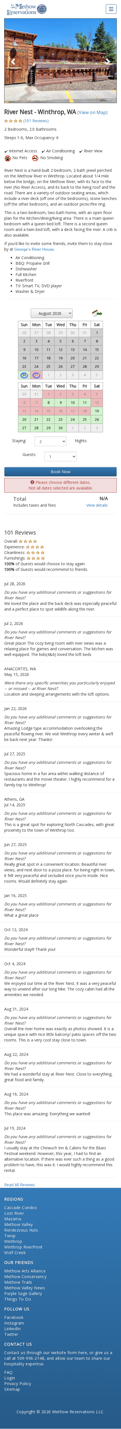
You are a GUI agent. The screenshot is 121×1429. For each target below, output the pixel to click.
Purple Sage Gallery (23, 1293)
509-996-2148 (30, 1358)
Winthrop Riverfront (23, 1247)
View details (97, 505)
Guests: (29, 454)
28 (36, 427)
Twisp (10, 1235)
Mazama (12, 1218)
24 (73, 419)
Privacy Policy (17, 1383)
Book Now (60, 471)
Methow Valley (18, 1224)
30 (24, 374)
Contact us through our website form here (45, 1352)
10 (73, 402)
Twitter (11, 1334)
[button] (12, 60)
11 (85, 402)
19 (97, 410)
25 (85, 419)
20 (24, 419)
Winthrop (13, 1241)
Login (9, 1378)
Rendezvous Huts (21, 1230)
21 (36, 419)
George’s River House (34, 249)
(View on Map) (92, 112)
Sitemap (12, 1389)
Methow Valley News (24, 1287)
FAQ (8, 1372)
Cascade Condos (20, 1207)
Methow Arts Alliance (25, 1271)
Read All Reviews (19, 1184)
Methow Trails (18, 1282)
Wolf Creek (15, 1252)
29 (48, 427)
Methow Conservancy (25, 1276)
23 (60, 419)
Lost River (14, 1213)
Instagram (14, 1323)
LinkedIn (12, 1328)
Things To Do (17, 1299)
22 (48, 419)
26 (97, 419)
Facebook (13, 1317)
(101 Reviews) (36, 120)
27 (24, 427)
